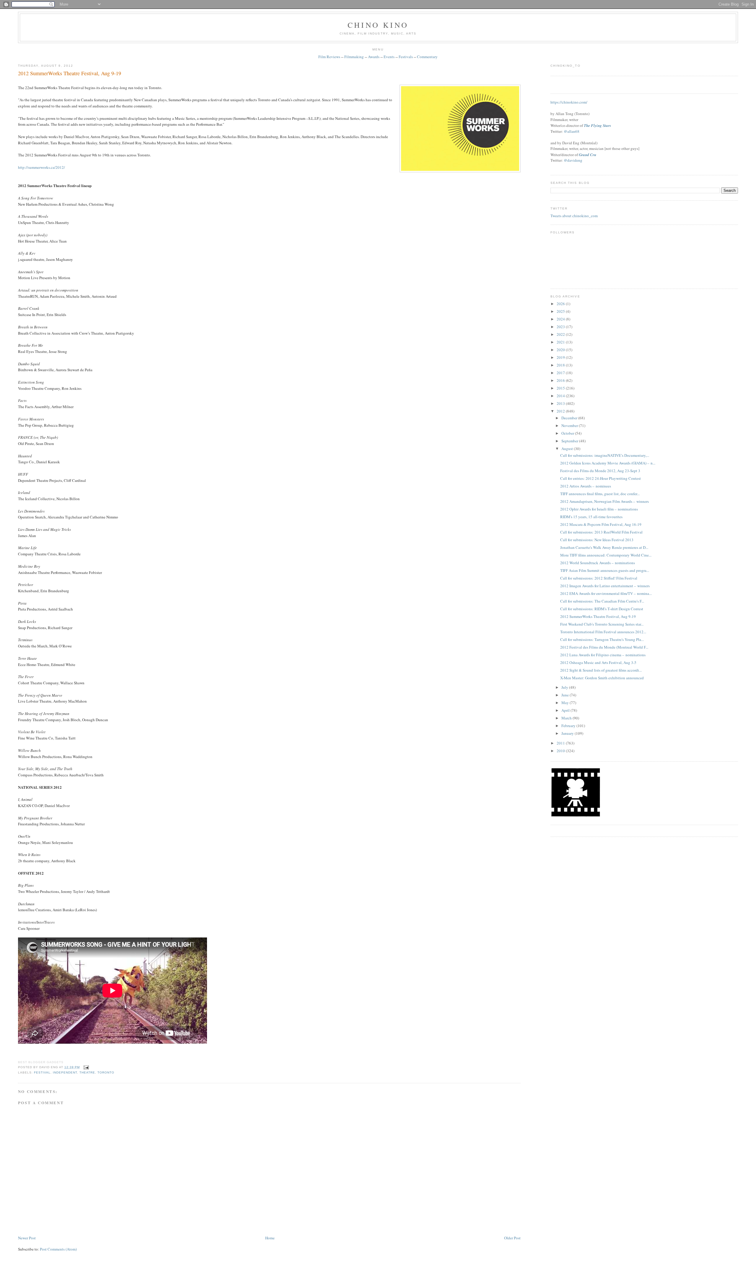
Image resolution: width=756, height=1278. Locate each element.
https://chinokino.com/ (568, 102)
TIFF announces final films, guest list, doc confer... (600, 493)
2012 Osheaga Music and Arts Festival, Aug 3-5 (598, 662)
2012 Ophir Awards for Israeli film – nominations (599, 509)
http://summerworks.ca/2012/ (41, 167)
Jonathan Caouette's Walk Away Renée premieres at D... (604, 547)
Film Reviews (329, 56)
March (567, 718)
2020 (561, 349)
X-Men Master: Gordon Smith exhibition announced (602, 677)
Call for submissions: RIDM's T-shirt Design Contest (601, 608)
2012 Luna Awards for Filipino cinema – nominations (603, 654)
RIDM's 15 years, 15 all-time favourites (591, 516)
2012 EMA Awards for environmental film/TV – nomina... (606, 593)
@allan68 (571, 131)
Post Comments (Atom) (58, 1249)
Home (270, 1238)
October (568, 433)
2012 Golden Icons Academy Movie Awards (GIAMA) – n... (607, 463)
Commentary (427, 56)
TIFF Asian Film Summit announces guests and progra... (604, 570)
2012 (561, 411)
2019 (561, 357)
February (568, 725)
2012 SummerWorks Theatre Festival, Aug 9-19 (69, 73)
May (565, 702)
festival (42, 1072)
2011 (561, 743)
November (570, 425)
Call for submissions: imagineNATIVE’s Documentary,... (604, 455)
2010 (561, 750)
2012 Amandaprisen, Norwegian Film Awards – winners (604, 501)
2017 (561, 372)
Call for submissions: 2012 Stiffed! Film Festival (598, 578)
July (565, 687)
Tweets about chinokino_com (574, 215)
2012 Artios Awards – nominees (585, 486)
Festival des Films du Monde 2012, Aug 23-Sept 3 (600, 470)
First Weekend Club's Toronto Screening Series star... (601, 624)
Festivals (406, 56)
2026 (561, 303)
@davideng (573, 160)
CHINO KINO (378, 25)
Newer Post (27, 1238)
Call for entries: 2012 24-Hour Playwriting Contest (600, 478)
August (567, 448)
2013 (561, 403)
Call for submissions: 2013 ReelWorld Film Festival (601, 532)
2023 (561, 326)
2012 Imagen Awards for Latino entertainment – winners (605, 585)
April (566, 710)
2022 (561, 334)
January (568, 733)
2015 (561, 388)
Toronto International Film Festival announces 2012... (603, 631)
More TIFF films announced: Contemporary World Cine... (605, 555)
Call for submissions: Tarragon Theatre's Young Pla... (602, 639)
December (569, 417)
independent (65, 1072)
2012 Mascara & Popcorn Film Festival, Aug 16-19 (600, 524)
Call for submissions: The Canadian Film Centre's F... (602, 601)
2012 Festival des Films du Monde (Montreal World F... (604, 647)
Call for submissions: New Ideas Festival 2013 (596, 539)
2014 (561, 395)
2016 (561, 380)
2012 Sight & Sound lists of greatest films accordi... (601, 670)
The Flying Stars (597, 125)
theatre (87, 1072)
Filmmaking (354, 56)
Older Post (512, 1238)
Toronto (105, 1072)
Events (389, 56)
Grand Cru (587, 154)
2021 (561, 342)
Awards (373, 56)
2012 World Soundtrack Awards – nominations (597, 562)
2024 (561, 319)
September (570, 441)
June (565, 695)
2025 (561, 311)
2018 (561, 365)
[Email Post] (85, 1067)
